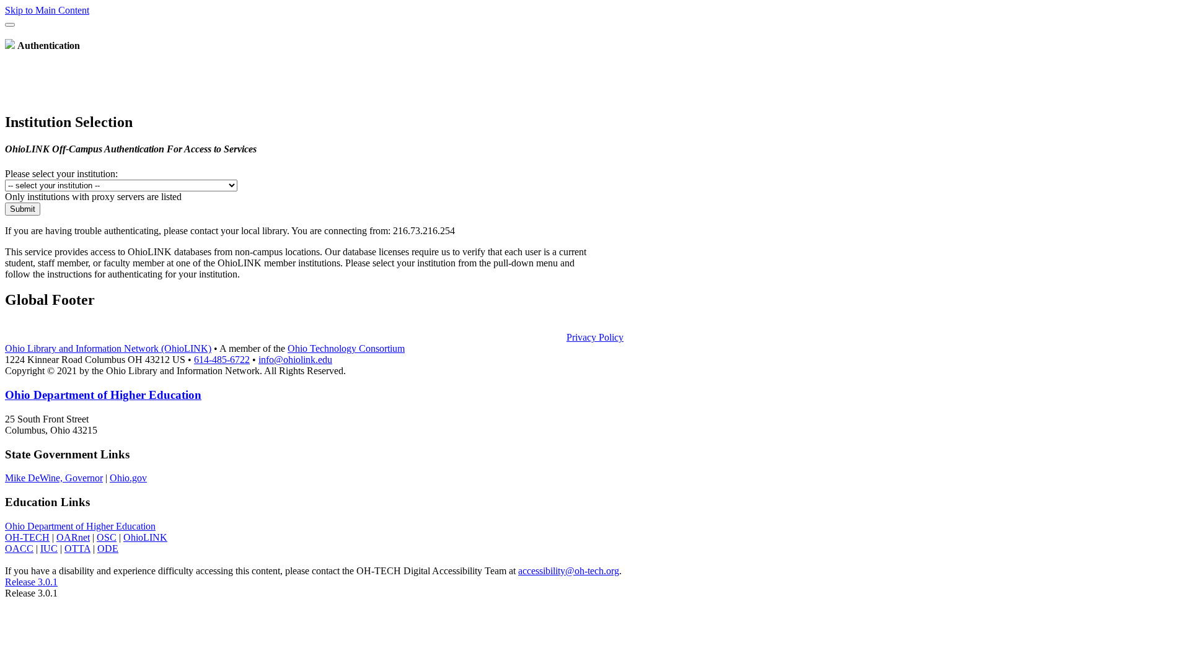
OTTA (77, 548)
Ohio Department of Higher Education (103, 394)
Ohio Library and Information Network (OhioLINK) (108, 348)
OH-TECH (27, 537)
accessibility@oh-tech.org (568, 571)
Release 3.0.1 (31, 582)
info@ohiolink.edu (295, 359)
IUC (49, 548)
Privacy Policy (595, 337)
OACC (19, 548)
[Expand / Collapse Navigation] (10, 25)
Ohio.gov (128, 478)
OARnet (73, 537)
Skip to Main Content (47, 10)
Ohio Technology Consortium (346, 348)
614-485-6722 (222, 359)
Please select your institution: (61, 173)
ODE (107, 548)
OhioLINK (145, 537)
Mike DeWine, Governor (54, 478)
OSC (107, 537)
